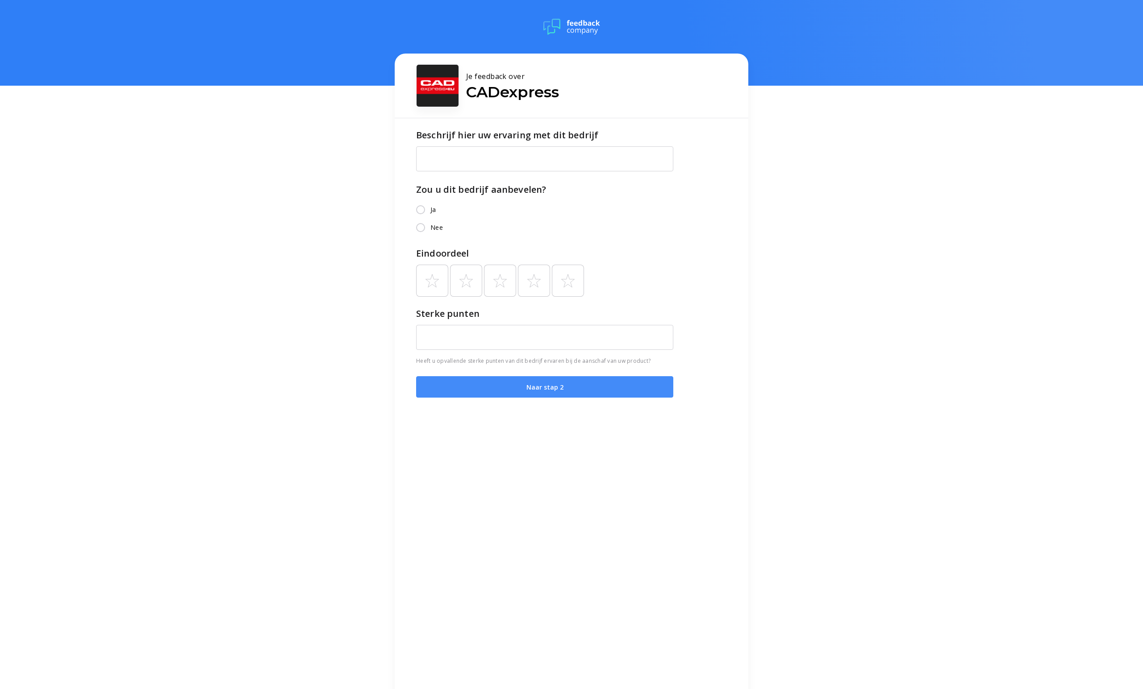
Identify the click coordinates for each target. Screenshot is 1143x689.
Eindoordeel (442, 253)
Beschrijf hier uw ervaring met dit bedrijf (507, 135)
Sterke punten (448, 313)
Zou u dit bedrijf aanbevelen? (481, 189)
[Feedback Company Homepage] (571, 26)
